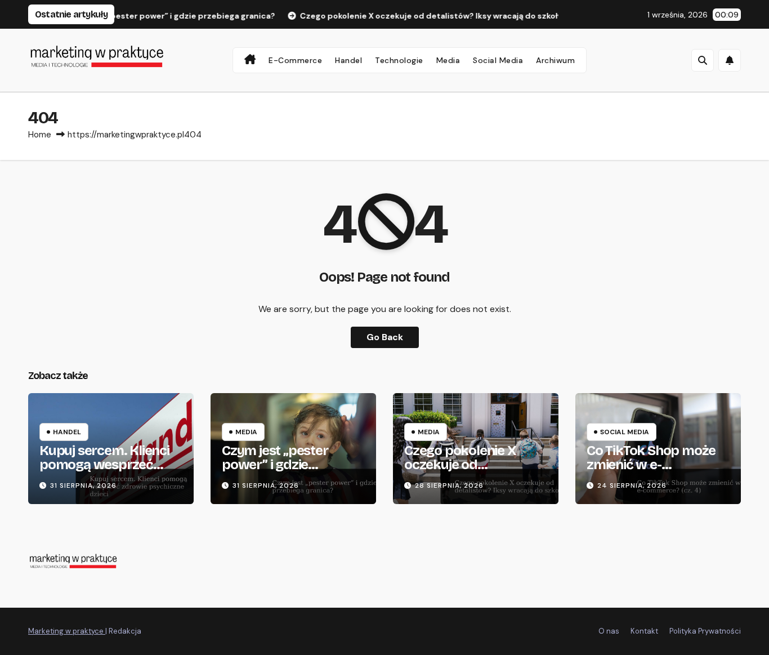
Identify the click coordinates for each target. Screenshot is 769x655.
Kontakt (644, 631)
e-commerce (295, 60)
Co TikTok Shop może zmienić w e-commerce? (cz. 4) (651, 465)
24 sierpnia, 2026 (632, 485)
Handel (348, 60)
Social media (498, 60)
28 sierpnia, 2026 (449, 485)
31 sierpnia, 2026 (83, 485)
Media (448, 60)
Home (39, 134)
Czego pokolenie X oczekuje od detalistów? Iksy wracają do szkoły (460, 472)
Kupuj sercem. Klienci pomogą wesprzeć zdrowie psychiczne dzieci (104, 472)
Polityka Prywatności (705, 631)
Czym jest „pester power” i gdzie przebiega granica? (279, 465)
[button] (702, 60)
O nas (608, 631)
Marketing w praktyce (66, 631)
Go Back (384, 337)
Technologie (399, 60)
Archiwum (555, 60)
